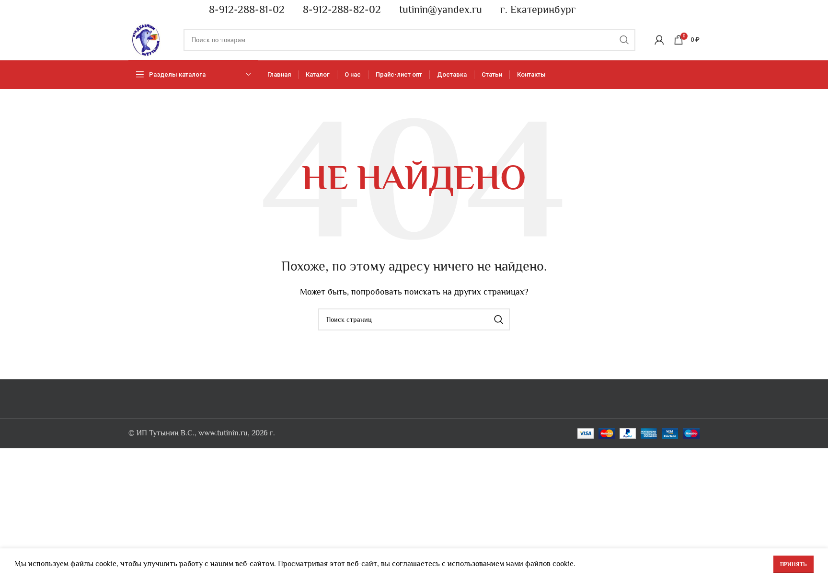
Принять (793, 564)
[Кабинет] (659, 39)
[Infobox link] (242, 9)
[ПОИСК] (624, 40)
